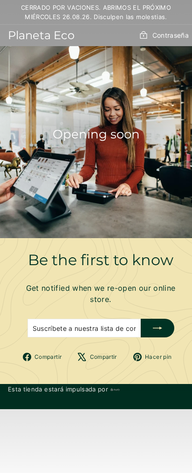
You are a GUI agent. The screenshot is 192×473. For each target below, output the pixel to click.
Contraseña (170, 35)
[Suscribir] (157, 328)
